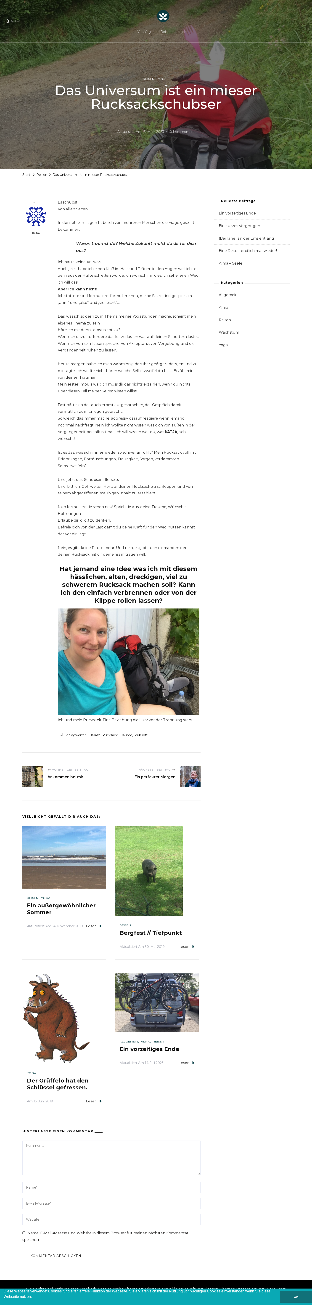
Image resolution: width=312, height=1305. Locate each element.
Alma (145, 1041)
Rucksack (110, 735)
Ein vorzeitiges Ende (149, 1049)
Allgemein (129, 1041)
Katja (36, 233)
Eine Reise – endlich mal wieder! (248, 251)
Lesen (91, 926)
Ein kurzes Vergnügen (239, 226)
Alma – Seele (230, 263)
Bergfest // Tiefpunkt (151, 933)
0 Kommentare (182, 132)
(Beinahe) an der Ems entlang (246, 238)
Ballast (94, 735)
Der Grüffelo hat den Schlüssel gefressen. (58, 1084)
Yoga (162, 78)
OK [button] (296, 1297)
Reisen (148, 78)
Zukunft (141, 735)
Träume (126, 735)
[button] (4, 1302)
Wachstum (229, 332)
